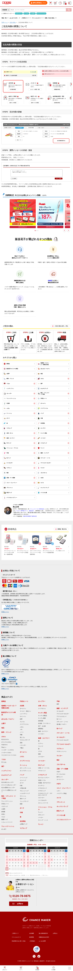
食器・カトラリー (43, 731)
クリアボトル (42, 708)
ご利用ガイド (25, 18)
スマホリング (42, 790)
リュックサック (24, 801)
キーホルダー (60, 711)
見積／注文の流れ (50, 18)
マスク (3, 817)
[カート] (55, 3)
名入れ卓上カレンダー (7, 782)
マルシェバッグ (24, 790)
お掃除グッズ (23, 824)
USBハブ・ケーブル (43, 768)
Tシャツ (40, 812)
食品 (2, 728)
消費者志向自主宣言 (44, 937)
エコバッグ (23, 780)
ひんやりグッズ (6, 775)
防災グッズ (60, 811)
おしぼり (3, 829)
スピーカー (41, 797)
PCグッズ (41, 765)
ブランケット (61, 802)
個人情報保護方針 (43, 933)
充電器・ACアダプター (44, 783)
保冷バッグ (23, 798)
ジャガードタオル (6, 752)
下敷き (22, 748)
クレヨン (22, 721)
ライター (59, 755)
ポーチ (22, 783)
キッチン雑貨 (42, 718)
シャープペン (23, 713)
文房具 (22, 705)
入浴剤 (3, 809)
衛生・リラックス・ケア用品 (8, 797)
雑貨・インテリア (62, 708)
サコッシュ (23, 796)
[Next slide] (68, 230)
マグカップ (23, 828)
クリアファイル (41, 13)
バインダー (23, 745)
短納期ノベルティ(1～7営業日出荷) (8, 707)
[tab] (35, 230)
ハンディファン (6, 770)
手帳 (21, 734)
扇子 (2, 766)
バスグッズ (4, 806)
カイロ (59, 797)
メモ (21, 729)
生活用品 (23, 821)
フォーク (40, 746)
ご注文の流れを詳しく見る (61, 326)
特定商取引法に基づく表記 (18, 941)
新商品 (3, 701)
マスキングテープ (25, 740)
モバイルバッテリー (43, 777)
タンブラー (41, 701)
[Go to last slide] (64, 230)
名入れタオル (5, 739)
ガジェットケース (43, 803)
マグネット (60, 748)
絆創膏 (3, 811)
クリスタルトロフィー (64, 819)
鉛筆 (21, 719)
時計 (58, 760)
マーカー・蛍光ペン (25, 711)
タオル (3, 736)
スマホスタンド (42, 788)
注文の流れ (13, 22)
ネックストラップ (62, 806)
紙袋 (21, 804)
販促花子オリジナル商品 (8, 713)
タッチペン (41, 785)
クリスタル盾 (61, 815)
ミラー (58, 791)
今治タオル (4, 744)
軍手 (58, 704)
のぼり (58, 771)
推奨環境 (31, 937)
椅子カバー (60, 777)
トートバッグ (23, 777)
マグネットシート (62, 751)
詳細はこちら (5, 612)
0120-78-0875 (21, 896)
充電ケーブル (42, 780)
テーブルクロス (61, 774)
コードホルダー (42, 800)
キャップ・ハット (43, 820)
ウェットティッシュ (7, 801)
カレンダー (5, 779)
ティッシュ (23, 765)
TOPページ (4, 22)
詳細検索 (4, 9)
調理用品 (40, 728)
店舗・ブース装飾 (62, 769)
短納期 (50, 280)
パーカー (40, 817)
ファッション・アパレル (45, 808)
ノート (22, 732)
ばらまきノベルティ (7, 719)
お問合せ (20, 903)
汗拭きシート (5, 803)
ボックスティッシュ (25, 770)
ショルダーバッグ (25, 793)
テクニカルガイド (37, 18)
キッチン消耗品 (42, 715)
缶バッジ (59, 719)
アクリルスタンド (62, 716)
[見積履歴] (65, 3)
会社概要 (31, 933)
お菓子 (33, 13)
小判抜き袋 (23, 788)
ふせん (22, 727)
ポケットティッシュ (25, 768)
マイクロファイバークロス (8, 755)
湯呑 (39, 754)
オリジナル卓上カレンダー (8, 785)
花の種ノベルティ (62, 724)
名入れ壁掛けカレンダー (8, 787)
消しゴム (22, 737)
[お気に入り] (50, 3)
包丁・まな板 (42, 726)
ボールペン (19, 13)
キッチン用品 (42, 713)
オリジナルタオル (6, 742)
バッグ (22, 775)
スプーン (40, 743)
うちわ (26, 13)
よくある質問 (42, 941)
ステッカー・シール (62, 721)
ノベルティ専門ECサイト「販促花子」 (25, 510)
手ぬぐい (3, 747)
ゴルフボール (61, 764)
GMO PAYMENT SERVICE (30, 516)
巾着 (21, 785)
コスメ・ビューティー (64, 788)
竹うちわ (3, 762)
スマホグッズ (42, 775)
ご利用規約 (32, 941)
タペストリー (60, 779)
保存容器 (40, 721)
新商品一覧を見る (62, 529)
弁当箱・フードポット (44, 723)
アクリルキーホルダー (63, 713)
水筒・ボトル (42, 705)
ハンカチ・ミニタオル (7, 750)
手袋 (58, 701)
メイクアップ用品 (62, 793)
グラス (40, 751)
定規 (21, 742)
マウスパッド (42, 770)
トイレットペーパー (7, 822)
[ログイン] (69, 3)
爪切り (3, 814)
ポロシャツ (41, 815)
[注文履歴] (60, 3)
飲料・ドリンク (6, 732)
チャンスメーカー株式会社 (37, 509)
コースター (41, 734)
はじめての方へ (14, 18)
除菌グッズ (4, 819)
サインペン (23, 716)
